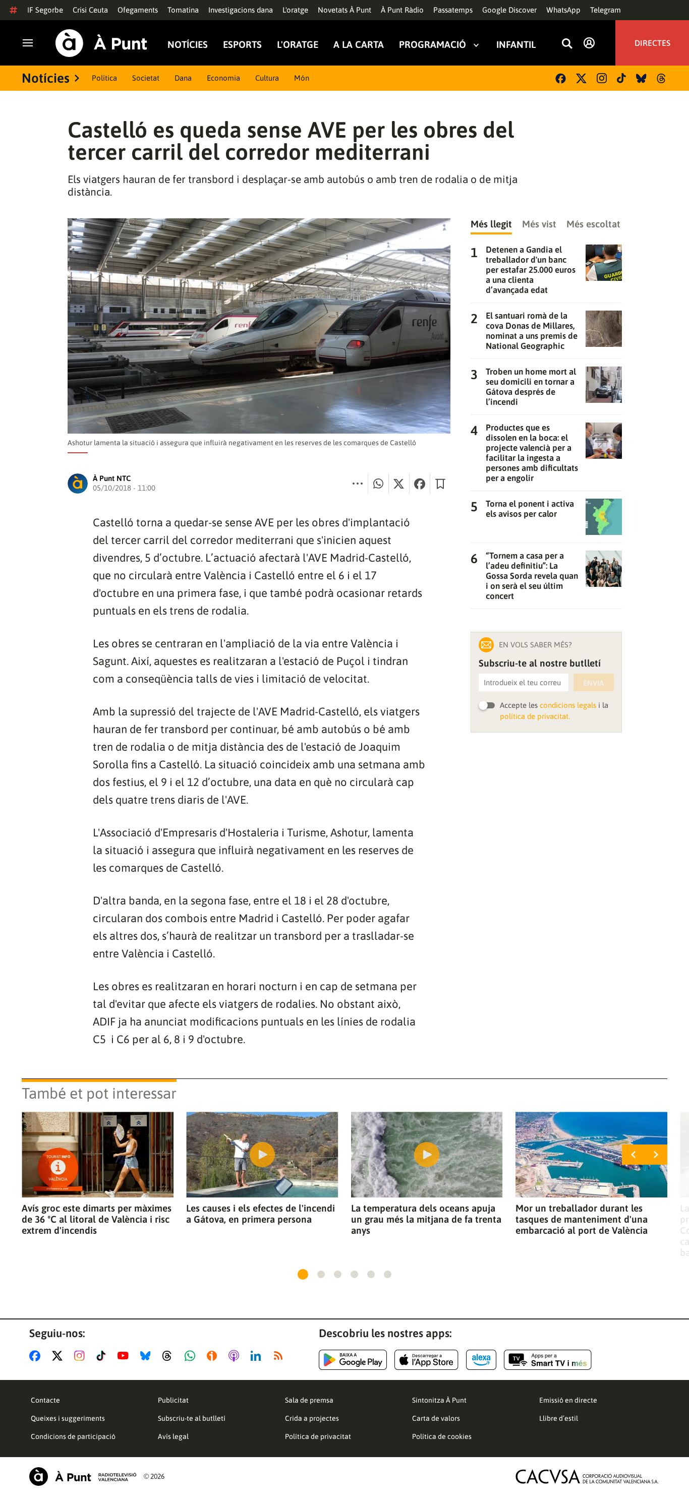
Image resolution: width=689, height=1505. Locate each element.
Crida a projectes (312, 1418)
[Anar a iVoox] (214, 1356)
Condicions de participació (73, 1436)
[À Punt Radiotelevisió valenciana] (82, 1476)
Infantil (516, 44)
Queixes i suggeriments (68, 1418)
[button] (303, 1274)
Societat (145, 78)
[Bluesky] (641, 78)
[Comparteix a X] (399, 483)
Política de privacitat (318, 1436)
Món (301, 78)
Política (104, 78)
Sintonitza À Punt (439, 1400)
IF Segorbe (45, 10)
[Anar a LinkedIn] (258, 1356)
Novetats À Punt (344, 10)
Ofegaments (138, 10)
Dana (183, 78)
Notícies (187, 44)
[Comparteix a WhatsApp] (378, 483)
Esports (242, 44)
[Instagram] (602, 78)
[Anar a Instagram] (81, 1356)
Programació (432, 44)
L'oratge (295, 10)
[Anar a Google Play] (353, 1360)
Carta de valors (436, 1418)
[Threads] (662, 78)
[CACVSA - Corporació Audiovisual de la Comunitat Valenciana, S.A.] (587, 1476)
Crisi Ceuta (90, 10)
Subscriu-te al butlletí (191, 1418)
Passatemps (453, 10)
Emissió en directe (568, 1400)
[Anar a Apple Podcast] (235, 1356)
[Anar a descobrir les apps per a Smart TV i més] (548, 1360)
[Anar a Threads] (169, 1356)
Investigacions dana (240, 10)
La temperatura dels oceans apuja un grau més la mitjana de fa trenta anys (426, 1219)
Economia (223, 78)
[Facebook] (560, 78)
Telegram (605, 10)
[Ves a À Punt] (101, 43)
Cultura (267, 78)
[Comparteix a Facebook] (420, 483)
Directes (652, 42)
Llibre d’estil (558, 1418)
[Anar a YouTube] (125, 1356)
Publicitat (173, 1400)
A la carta (358, 44)
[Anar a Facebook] (36, 1356)
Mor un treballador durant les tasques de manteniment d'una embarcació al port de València (581, 1219)
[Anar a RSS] (280, 1356)
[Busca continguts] (567, 44)
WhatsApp (563, 10)
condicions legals (568, 705)
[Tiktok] (621, 78)
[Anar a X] (59, 1356)
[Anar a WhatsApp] (192, 1356)
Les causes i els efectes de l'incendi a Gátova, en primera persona (260, 1213)
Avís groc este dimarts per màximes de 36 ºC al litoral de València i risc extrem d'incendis (96, 1219)
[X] (581, 78)
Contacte (45, 1400)
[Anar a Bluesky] (147, 1356)
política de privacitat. (535, 716)
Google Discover (509, 10)
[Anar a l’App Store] (426, 1360)
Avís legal (173, 1436)
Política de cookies (442, 1436)
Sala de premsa (309, 1400)
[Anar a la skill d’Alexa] (481, 1360)
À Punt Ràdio (402, 10)
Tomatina (183, 10)
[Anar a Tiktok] (103, 1356)
